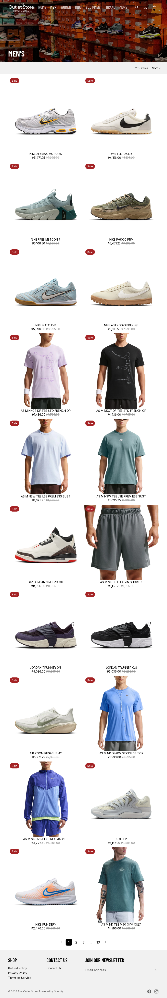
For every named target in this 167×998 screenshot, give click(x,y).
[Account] (145, 7)
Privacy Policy (17, 973)
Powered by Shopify (51, 991)
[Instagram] (156, 991)
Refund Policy (17, 968)
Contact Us (53, 968)
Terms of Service (19, 977)
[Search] (136, 7)
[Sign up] (155, 970)
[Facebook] (149, 991)
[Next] (105, 942)
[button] (156, 68)
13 (98, 942)
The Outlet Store (28, 991)
